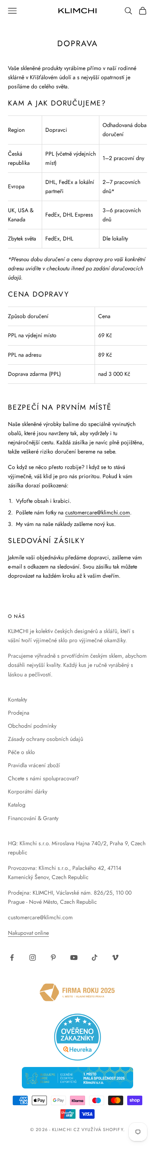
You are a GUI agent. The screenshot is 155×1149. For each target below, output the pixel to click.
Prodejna (18, 713)
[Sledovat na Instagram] (33, 957)
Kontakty (17, 699)
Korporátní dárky (27, 791)
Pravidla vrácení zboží (34, 765)
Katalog (16, 805)
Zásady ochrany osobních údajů (45, 739)
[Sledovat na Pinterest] (53, 957)
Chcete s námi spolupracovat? (43, 778)
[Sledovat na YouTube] (74, 957)
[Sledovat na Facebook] (12, 957)
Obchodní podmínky (32, 726)
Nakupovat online (28, 933)
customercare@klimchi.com (97, 512)
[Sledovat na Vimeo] (115, 957)
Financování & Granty (33, 818)
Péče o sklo (21, 752)
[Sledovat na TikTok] (95, 957)
